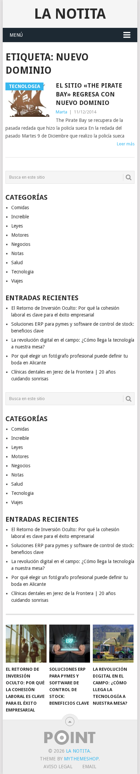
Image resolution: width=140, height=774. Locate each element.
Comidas (20, 207)
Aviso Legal (57, 766)
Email (89, 766)
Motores (20, 235)
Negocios (20, 244)
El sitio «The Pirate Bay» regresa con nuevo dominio (89, 94)
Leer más (126, 143)
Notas (17, 253)
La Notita (70, 13)
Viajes (17, 281)
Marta (61, 111)
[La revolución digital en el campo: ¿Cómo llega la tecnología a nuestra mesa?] (113, 644)
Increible (20, 216)
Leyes (17, 226)
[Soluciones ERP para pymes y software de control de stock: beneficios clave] (69, 644)
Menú (16, 35)
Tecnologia (22, 271)
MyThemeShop (81, 758)
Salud (17, 262)
